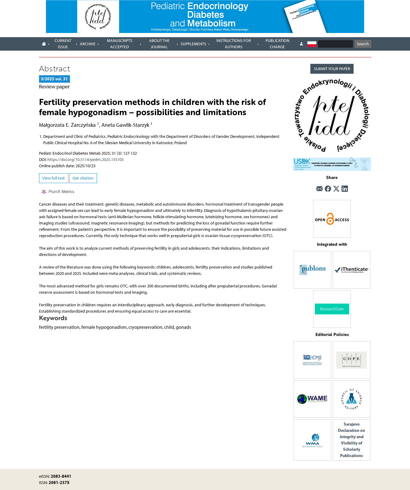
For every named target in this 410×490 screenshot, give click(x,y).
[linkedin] (345, 189)
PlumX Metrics (61, 192)
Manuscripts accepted (119, 43)
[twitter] (336, 189)
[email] (319, 189)
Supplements (193, 43)
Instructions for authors (233, 43)
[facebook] (328, 189)
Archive (87, 43)
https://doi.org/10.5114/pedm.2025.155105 (85, 159)
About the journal (159, 43)
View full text (53, 178)
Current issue (63, 43)
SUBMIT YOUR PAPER (332, 68)
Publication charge (277, 43)
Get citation (83, 178)
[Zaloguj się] (301, 44)
